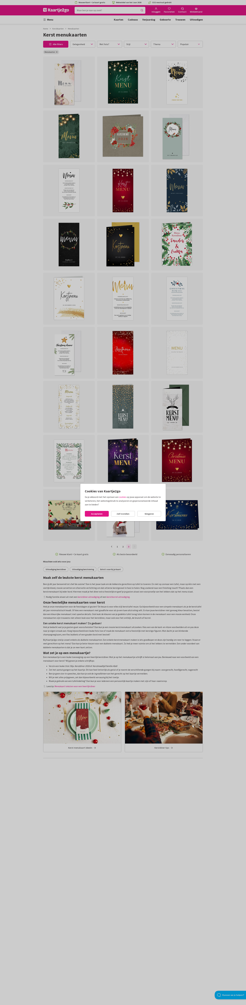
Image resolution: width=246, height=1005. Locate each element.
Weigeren (149, 513)
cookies (122, 497)
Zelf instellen (123, 513)
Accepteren (96, 513)
